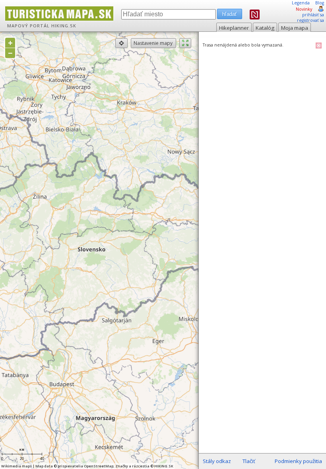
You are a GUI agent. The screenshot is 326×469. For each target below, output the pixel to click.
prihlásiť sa (313, 14)
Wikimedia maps (16, 466)
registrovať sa (310, 20)
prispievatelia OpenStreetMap (85, 466)
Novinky (304, 9)
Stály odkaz (217, 461)
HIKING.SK (63, 26)
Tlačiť (249, 461)
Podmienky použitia (298, 461)
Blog (319, 3)
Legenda (301, 3)
